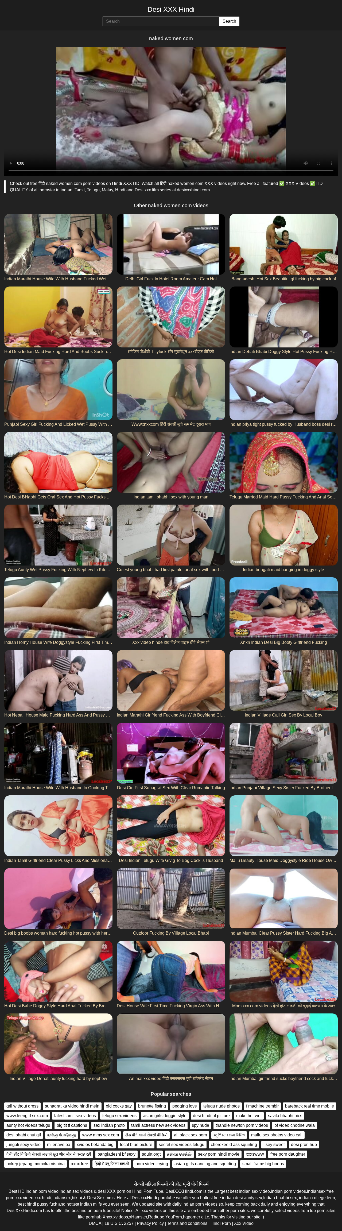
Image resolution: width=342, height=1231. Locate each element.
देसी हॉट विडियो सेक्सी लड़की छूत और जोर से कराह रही (48, 1154)
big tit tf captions (72, 1125)
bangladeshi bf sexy (116, 1154)
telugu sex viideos (119, 1115)
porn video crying (151, 1164)
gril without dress (22, 1106)
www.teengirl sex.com (27, 1115)
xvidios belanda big (95, 1144)
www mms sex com (100, 1135)
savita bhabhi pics (285, 1115)
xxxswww (255, 1154)
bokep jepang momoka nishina (35, 1164)
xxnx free (79, 1164)
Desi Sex (95, 1197)
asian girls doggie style (164, 1115)
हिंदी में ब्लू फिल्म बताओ (112, 1164)
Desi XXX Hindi (171, 9)
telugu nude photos (221, 1106)
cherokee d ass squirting (234, 1144)
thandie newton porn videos (242, 1125)
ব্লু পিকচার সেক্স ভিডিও (229, 1135)
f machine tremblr (262, 1106)
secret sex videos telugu (181, 1144)
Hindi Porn (221, 1223)
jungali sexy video (23, 1144)
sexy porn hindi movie (218, 1154)
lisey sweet (274, 1144)
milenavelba (58, 1144)
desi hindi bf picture (211, 1115)
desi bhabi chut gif (23, 1135)
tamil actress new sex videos (158, 1125)
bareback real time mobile (309, 1106)
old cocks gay (119, 1106)
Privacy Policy (150, 1223)
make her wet (249, 1115)
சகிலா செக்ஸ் (179, 1154)
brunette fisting (152, 1106)
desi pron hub (304, 1144)
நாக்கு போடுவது (61, 1135)
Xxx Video (244, 1223)
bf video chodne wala (294, 1125)
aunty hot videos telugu (28, 1125)
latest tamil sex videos (75, 1115)
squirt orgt (151, 1154)
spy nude (200, 1125)
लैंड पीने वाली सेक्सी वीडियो (146, 1135)
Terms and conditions (187, 1223)
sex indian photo (109, 1125)
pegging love (184, 1106)
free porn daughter (287, 1154)
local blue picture (136, 1144)
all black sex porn (190, 1135)
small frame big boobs (263, 1164)
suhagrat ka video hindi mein (72, 1106)
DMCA (95, 1223)
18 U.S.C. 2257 (119, 1223)
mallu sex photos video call (276, 1135)
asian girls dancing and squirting (205, 1164)
